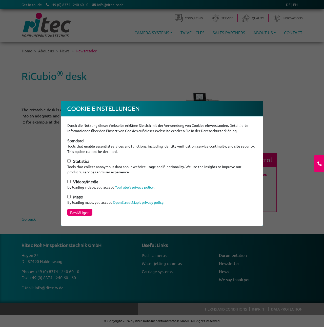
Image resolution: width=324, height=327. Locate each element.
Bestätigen (80, 212)
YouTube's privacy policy (134, 187)
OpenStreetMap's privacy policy (138, 202)
